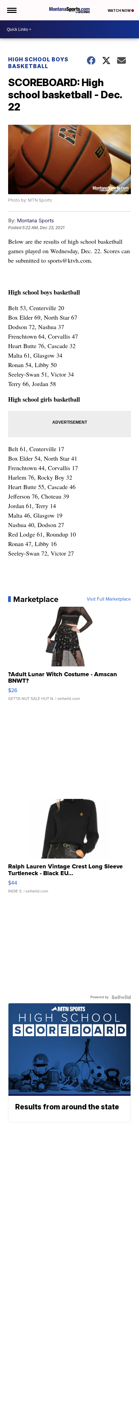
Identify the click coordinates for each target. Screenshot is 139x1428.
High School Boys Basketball (38, 62)
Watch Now (119, 10)
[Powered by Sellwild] (121, 997)
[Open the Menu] (11, 10)
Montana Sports (35, 220)
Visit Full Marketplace (109, 599)
